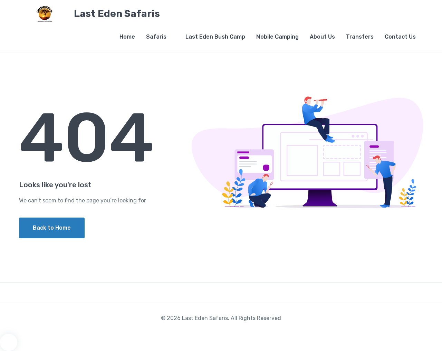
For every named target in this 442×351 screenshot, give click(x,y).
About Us (322, 36)
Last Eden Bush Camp (215, 36)
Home (127, 36)
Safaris (156, 36)
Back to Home (52, 227)
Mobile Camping (277, 36)
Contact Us (400, 36)
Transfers (360, 36)
